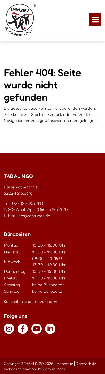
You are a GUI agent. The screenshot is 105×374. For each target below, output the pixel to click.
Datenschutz (86, 363)
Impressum (64, 363)
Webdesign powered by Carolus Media (35, 369)
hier (35, 301)
